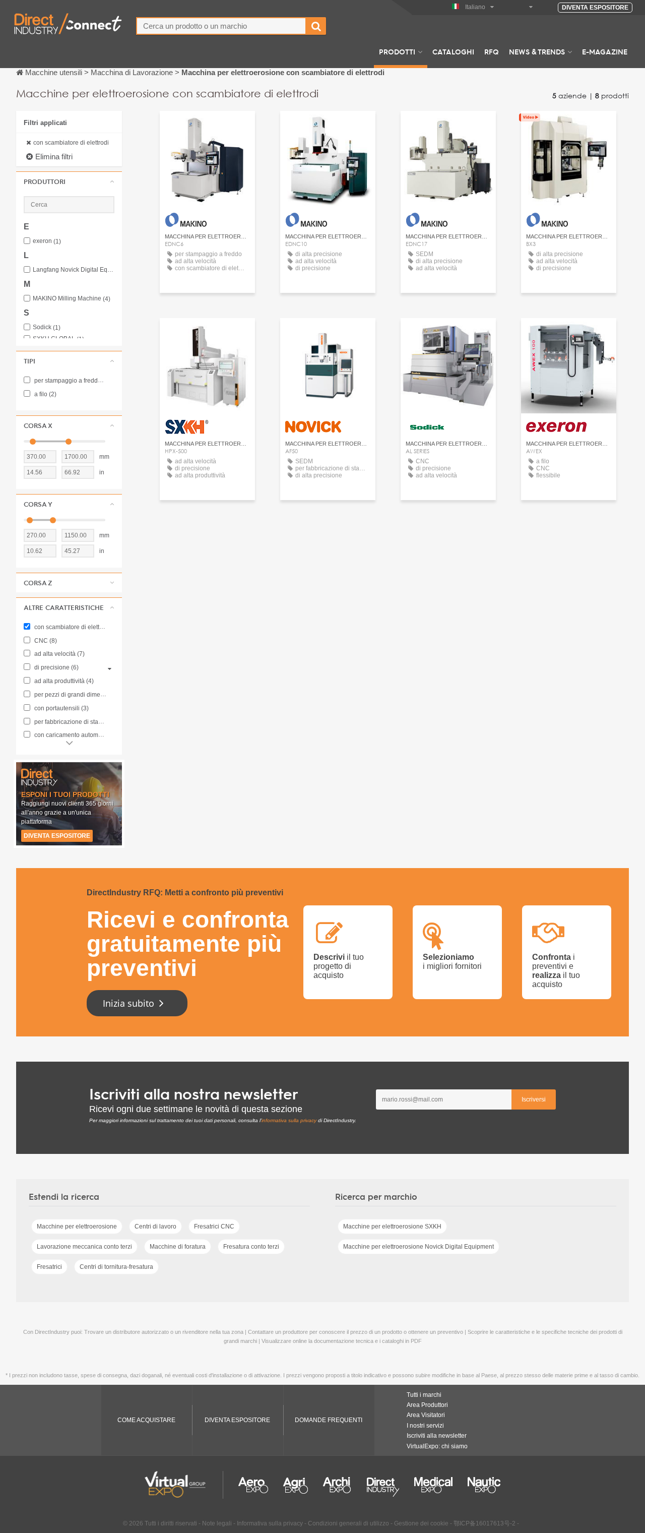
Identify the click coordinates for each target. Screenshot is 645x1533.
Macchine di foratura (178, 1246)
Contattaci (207, 128)
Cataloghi (453, 51)
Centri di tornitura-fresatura (116, 1266)
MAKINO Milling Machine (71, 298)
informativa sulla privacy (289, 1120)
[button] (69, 181)
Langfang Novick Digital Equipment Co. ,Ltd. (73, 270)
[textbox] (221, 26)
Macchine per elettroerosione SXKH (392, 1226)
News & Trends (537, 51)
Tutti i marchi (424, 1394)
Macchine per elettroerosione (77, 1226)
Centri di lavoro (155, 1226)
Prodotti (397, 51)
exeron (47, 241)
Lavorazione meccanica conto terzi (84, 1246)
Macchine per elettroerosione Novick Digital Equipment (418, 1246)
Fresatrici (49, 1266)
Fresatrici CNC (214, 1226)
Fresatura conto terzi (251, 1246)
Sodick (46, 327)
